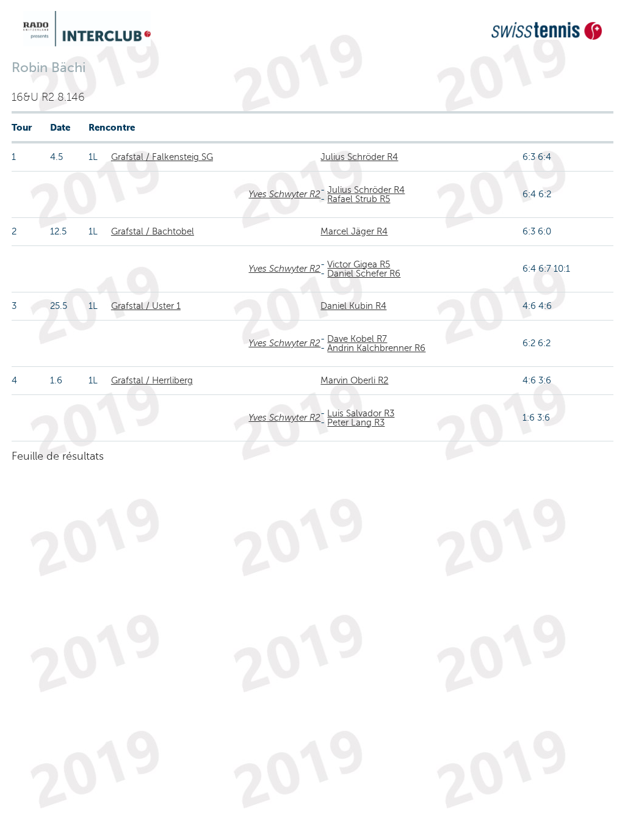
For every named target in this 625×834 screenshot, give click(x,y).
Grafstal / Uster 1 (146, 306)
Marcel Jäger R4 (354, 231)
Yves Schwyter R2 (284, 194)
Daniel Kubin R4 (353, 306)
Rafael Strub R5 (358, 199)
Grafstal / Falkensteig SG (162, 157)
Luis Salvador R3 (360, 413)
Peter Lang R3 (356, 422)
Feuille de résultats (58, 456)
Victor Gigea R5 (358, 264)
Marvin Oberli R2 (354, 380)
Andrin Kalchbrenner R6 (376, 348)
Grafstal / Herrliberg (152, 380)
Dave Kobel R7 (357, 339)
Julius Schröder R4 (359, 157)
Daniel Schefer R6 (363, 273)
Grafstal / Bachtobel (152, 231)
